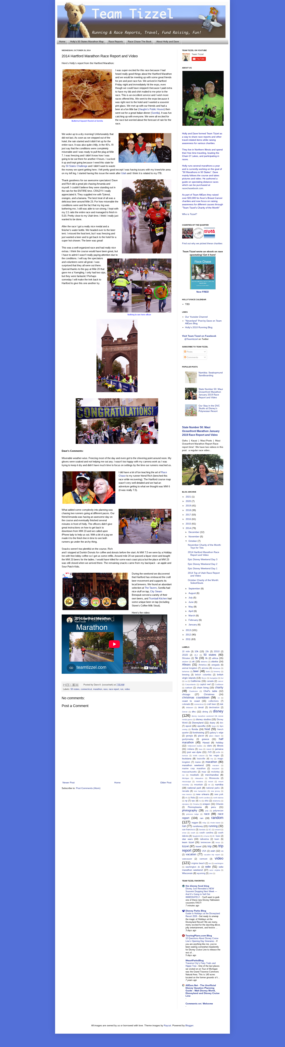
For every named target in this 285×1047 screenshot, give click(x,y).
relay (204, 823)
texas (218, 842)
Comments (192, 357)
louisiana (186, 758)
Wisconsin (187, 873)
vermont (203, 859)
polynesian (218, 811)
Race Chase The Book (139, 41)
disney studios (203, 719)
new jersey (215, 791)
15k (207, 651)
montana (199, 782)
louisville (201, 759)
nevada (185, 791)
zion (210, 873)
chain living (203, 687)
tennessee (206, 842)
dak (221, 704)
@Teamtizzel (191, 339)
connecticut (86, 689)
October (193, 541)
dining (205, 712)
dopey (212, 723)
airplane (185, 662)
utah (212, 851)
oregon (206, 804)
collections (213, 701)
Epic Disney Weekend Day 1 (202, 568)
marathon (97, 689)
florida (195, 729)
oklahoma (216, 801)
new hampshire (200, 791)
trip (209, 846)
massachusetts (189, 772)
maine (198, 762)
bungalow (214, 678)
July (191, 597)
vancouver (187, 859)
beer (196, 671)
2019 (189, 505)
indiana (190, 749)
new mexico (187, 794)
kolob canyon (199, 756)
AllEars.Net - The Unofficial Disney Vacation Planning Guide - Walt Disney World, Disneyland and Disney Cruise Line (203, 990)
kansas (185, 756)
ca (186, 681)
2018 (189, 510)
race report (114, 689)
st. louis (216, 836)
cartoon (188, 688)
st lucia (206, 836)
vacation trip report (212, 855)
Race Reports (116, 41)
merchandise (212, 774)
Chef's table (210, 691)
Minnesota (214, 778)
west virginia (214, 870)
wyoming (201, 873)
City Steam (156, 591)
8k (206, 658)
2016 (189, 519)
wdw (208, 866)
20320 (185, 655)
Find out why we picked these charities (202, 243)
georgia (189, 736)
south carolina (206, 833)
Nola (193, 798)
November (194, 536)
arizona (205, 668)
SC (210, 830)
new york (218, 794)
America (202, 665)
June (191, 602)
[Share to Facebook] (74, 685)
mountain (198, 785)
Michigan (185, 778)
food (207, 729)
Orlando (219, 804)
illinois (220, 745)
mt (209, 785)
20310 (217, 651)
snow (184, 833)
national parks (213, 788)
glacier (201, 736)
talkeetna (204, 839)
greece (205, 739)
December (194, 532)
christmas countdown (195, 697)
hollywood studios (195, 746)
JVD (209, 752)
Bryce (204, 678)
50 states (75, 689)
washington (218, 863)
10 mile (186, 651)
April (191, 611)
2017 (189, 514)
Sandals (202, 830)
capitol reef (205, 684)
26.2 (196, 655)
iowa (200, 749)
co (219, 698)
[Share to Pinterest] (77, 685)
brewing (185, 675)
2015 (189, 523)
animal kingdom (189, 668)
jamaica (219, 749)
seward (218, 830)
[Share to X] (70, 685)
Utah (123, 173)
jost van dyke (194, 752)
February (194, 620)
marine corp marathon (194, 768)
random (217, 818)
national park (194, 787)
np (186, 801)
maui (204, 772)
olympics (185, 804)
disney (218, 711)
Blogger (189, 1025)
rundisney (198, 826)
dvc (221, 723)
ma (211, 759)
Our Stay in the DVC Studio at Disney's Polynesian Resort (209, 408)
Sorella (155, 112)
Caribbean (219, 684)
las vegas (214, 755)
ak (193, 661)
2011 (188, 639)
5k (196, 658)
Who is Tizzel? (189, 214)
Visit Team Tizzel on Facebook (199, 336)
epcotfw (201, 726)
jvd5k (218, 752)
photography (189, 810)
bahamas (186, 671)
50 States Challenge (76, 166)
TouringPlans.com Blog (199, 935)
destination (214, 707)
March (192, 615)
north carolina (204, 798)
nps (193, 801)
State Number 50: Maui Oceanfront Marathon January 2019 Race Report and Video (211, 393)
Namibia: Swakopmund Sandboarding (211, 374)
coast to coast (191, 701)
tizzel (185, 846)
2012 (189, 634)
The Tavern (151, 587)
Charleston (193, 691)
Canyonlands (190, 684)
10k (196, 651)
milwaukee (199, 778)
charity (219, 687)
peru (213, 807)
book (208, 671)
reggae (195, 823)
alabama (204, 662)
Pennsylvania (195, 807)
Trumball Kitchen (158, 598)
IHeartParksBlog (195, 960)
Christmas (209, 694)
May (191, 606)
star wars (187, 839)
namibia (219, 784)
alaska (214, 661)
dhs (194, 711)
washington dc (193, 867)
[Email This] (64, 685)
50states (186, 658)
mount (210, 782)
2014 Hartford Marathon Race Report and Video (203, 553)
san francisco (188, 829)
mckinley (215, 772)
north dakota (218, 798)
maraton (215, 765)
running (213, 826)
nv (200, 801)
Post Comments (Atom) (88, 788)
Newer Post (69, 782)
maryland (215, 769)
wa (209, 863)
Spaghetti (196, 836)
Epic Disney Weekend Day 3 (202, 559)
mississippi (186, 782)
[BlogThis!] (67, 685)
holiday (219, 742)
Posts (189, 351)
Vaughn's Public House (151, 109)
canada (210, 681)
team (216, 839)
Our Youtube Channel (196, 316)
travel (198, 846)
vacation (191, 854)
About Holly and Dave (167, 41)
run (121, 689)
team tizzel (188, 842)
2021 (189, 496)
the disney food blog (197, 886)
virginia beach (198, 863)
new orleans (202, 794)
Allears (186, 664)
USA (204, 851)
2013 (189, 630)
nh (186, 798)
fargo (214, 726)
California (196, 681)
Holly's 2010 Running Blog (198, 327)
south (193, 833)
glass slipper (214, 736)
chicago (186, 694)
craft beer (211, 704)
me (183, 775)
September (195, 588)
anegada (215, 665)
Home (62, 41)
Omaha (196, 804)
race (105, 689)
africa (215, 658)
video (127, 689)
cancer (220, 681)
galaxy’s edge (216, 733)
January (193, 624)
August (192, 593)
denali (201, 707)
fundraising (198, 732)
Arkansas (216, 668)
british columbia (203, 675)
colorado (186, 704)
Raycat (167, 1025)
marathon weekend (193, 765)
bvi (222, 678)
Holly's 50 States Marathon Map (87, 41)
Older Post (165, 782)
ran (201, 818)
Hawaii (206, 742)
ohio (206, 801)
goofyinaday (188, 739)
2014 (189, 528)
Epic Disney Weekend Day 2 (202, 564)
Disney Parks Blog (196, 910)
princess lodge (192, 814)
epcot (188, 726)
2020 (189, 501)
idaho (209, 746)
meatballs (194, 775)
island (208, 749)
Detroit (184, 712)
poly (206, 811)
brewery (217, 671)
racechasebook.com (192, 188)
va (222, 851)
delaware (189, 707)
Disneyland (198, 722)
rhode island (215, 823)
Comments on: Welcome (199, 1003)
